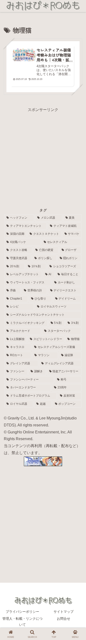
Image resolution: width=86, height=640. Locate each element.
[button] (76, 584)
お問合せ (63, 618)
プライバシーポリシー (22, 612)
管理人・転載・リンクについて (22, 622)
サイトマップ (64, 612)
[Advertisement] (43, 156)
